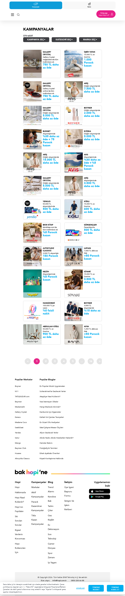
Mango (18, 443)
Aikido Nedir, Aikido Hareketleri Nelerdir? (56, 438)
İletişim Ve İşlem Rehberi (69, 505)
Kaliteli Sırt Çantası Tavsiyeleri (52, 417)
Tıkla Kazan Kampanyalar (36, 520)
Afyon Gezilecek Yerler (49, 432)
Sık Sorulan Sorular (18, 520)
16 (90, 361)
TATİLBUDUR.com (22, 396)
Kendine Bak (52, 498)
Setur (17, 438)
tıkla (23, 587)
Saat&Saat (19, 427)
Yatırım (89, 7)
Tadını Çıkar (50, 508)
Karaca (17, 417)
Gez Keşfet (51, 517)
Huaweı (18, 453)
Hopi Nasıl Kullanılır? (20, 499)
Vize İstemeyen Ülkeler (49, 401)
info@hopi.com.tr (59, 580)
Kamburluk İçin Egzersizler (50, 412)
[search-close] (18, 14)
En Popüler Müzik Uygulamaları (52, 386)
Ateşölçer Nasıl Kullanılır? (50, 396)
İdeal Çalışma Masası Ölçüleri (51, 427)
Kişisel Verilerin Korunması (20, 534)
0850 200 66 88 (77, 580)
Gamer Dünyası (51, 546)
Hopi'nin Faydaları (19, 509)
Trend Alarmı (51, 489)
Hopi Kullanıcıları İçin (20, 548)
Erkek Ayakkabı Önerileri (50, 453)
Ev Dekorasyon (53, 527)
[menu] (12, 14)
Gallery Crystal (21, 412)
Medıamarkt (20, 407)
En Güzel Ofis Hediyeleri (50, 422)
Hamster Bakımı (46, 443)
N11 (16, 391)
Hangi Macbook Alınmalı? (50, 407)
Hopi (17, 487)
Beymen (18, 401)
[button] (36, 39)
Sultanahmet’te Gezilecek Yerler (53, 391)
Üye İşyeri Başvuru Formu (69, 491)
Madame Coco (21, 422)
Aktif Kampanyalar (36, 494)
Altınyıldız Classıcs (22, 458)
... (82, 361)
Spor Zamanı (51, 555)
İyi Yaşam (52, 562)
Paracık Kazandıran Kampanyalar (36, 506)
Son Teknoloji (52, 536)
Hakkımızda (20, 492)
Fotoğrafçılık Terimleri (48, 448)
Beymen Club (20, 448)
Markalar (35, 487)
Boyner (18, 386)
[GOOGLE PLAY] (99, 496)
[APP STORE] (99, 491)
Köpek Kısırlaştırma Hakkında (51, 458)
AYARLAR (80, 588)
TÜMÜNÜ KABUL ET (115, 588)
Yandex (18, 432)
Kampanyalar (35, 7)
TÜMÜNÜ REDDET (96, 588)
